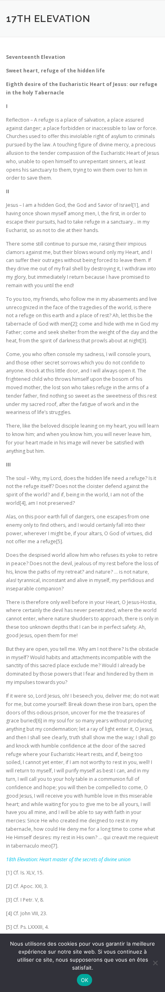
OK (85, 980)
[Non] (155, 963)
